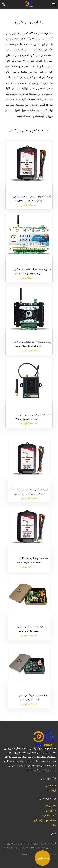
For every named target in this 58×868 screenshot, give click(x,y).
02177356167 (27, 854)
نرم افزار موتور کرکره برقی (45, 820)
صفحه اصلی (50, 785)
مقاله (54, 825)
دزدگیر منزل (50, 810)
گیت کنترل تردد (49, 815)
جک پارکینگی (50, 805)
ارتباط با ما (51, 790)
